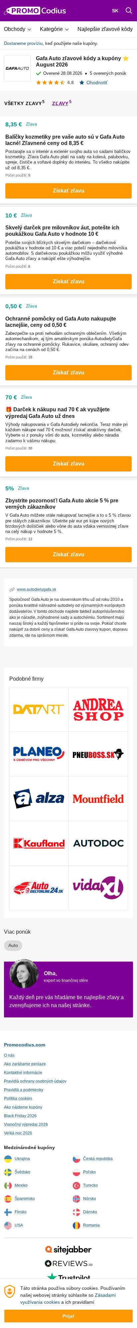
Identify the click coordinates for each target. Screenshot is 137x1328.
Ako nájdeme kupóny (23, 1107)
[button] (20, 29)
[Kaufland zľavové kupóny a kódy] (38, 843)
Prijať (69, 1316)
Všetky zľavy (23, 103)
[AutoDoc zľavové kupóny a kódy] (98, 843)
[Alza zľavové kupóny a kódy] (38, 798)
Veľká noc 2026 (18, 1133)
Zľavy (60, 103)
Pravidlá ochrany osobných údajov (35, 1081)
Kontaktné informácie (23, 1072)
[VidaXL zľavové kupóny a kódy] (98, 888)
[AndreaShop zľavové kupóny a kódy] (98, 709)
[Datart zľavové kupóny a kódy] (38, 709)
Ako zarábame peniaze (25, 1064)
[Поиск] (129, 10)
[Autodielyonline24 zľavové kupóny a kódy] (38, 888)
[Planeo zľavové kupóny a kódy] (38, 754)
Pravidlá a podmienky (23, 1090)
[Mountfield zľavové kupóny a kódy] (98, 798)
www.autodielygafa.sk (36, 589)
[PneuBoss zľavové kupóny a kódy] (98, 754)
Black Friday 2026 (20, 1116)
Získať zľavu (68, 191)
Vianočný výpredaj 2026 (26, 1124)
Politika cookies (18, 1098)
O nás (9, 1055)
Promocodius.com (24, 1044)
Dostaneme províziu (23, 43)
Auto (13, 945)
